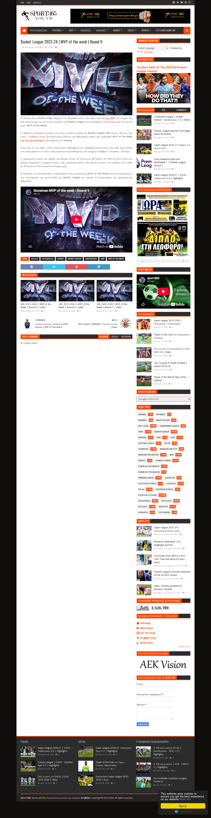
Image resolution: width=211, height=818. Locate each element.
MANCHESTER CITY (168, 449)
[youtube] (181, 2)
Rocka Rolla (146, 643)
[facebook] (173, 2)
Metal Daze (146, 628)
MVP (102, 259)
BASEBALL (142, 420)
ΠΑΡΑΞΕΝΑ (143, 512)
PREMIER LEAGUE (146, 478)
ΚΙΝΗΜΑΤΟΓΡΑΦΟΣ (164, 489)
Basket (116, 30)
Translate (147, 52)
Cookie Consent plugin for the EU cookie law (183, 811)
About (29, 2)
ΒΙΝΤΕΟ (34, 259)
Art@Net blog (148, 638)
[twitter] (177, 2)
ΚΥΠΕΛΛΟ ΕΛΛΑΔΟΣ (147, 495)
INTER (167, 443)
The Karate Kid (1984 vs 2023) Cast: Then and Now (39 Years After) (169, 559)
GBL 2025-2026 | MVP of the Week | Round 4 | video (74, 306)
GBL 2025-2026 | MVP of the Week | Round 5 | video (36, 306)
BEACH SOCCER (162, 420)
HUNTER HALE (91, 259)
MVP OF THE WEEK (115, 259)
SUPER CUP (170, 478)
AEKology (145, 623)
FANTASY (142, 437)
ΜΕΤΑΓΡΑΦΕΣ (144, 501)
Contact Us (37, 2)
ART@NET (161, 414)
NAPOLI (142, 461)
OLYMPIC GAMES (163, 461)
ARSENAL (142, 414)
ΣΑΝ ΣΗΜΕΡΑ (164, 512)
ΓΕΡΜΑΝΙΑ (171, 484)
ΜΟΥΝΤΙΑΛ (167, 501)
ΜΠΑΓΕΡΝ (163, 507)
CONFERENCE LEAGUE (169, 426)
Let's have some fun (165, 30)
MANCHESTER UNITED (148, 455)
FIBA (158, 437)
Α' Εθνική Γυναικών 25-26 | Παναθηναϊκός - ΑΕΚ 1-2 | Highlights (167, 751)
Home (22, 2)
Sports (145, 30)
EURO (140, 432)
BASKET (60, 259)
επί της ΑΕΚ (108, 118)
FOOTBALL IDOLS (146, 443)
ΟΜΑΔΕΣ (101, 30)
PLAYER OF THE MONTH (148, 466)
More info (185, 799)
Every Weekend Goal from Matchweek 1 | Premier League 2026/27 (170, 162)
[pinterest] (185, 2)
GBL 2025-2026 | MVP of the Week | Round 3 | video (112, 306)
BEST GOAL (143, 426)
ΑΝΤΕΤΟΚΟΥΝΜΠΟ (147, 484)
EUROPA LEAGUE (161, 432)
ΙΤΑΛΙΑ (141, 489)
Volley (131, 30)
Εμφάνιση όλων (184, 647)
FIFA (173, 437)
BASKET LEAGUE (74, 259)
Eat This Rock (147, 633)
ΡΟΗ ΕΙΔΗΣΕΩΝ (38, 30)
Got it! (183, 806)
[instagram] (189, 2)
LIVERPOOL (143, 449)
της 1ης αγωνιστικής (32, 140)
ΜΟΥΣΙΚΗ (143, 507)
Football (56, 30)
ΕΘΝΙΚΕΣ (86, 30)
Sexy (71, 30)
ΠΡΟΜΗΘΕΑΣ (47, 259)
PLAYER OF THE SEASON (149, 472)
